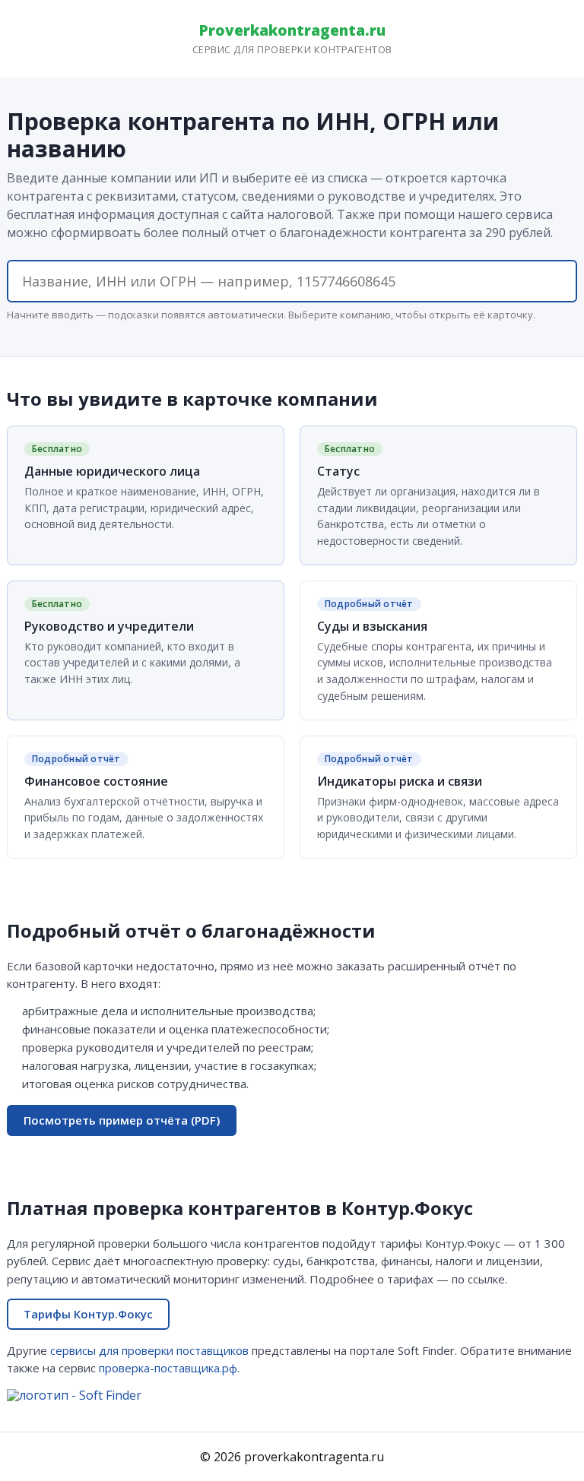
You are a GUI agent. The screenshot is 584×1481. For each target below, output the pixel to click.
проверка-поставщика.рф (168, 1367)
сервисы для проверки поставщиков (149, 1350)
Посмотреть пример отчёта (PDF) (122, 1120)
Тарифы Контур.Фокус (88, 1313)
